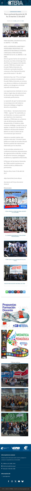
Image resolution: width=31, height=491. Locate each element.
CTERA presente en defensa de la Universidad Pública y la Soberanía (14, 431)
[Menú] (2, 3)
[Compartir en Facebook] (9, 292)
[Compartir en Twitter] (12, 292)
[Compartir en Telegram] (24, 292)
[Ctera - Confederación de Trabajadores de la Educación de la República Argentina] (15, 2)
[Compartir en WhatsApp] (7, 292)
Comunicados (13, 11)
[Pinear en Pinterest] (18, 292)
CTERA (22, 21)
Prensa (19, 11)
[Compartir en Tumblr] (21, 292)
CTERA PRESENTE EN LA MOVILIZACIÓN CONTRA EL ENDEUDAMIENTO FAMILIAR (14, 382)
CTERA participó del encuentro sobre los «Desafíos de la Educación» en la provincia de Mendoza (14, 407)
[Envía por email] (15, 292)
